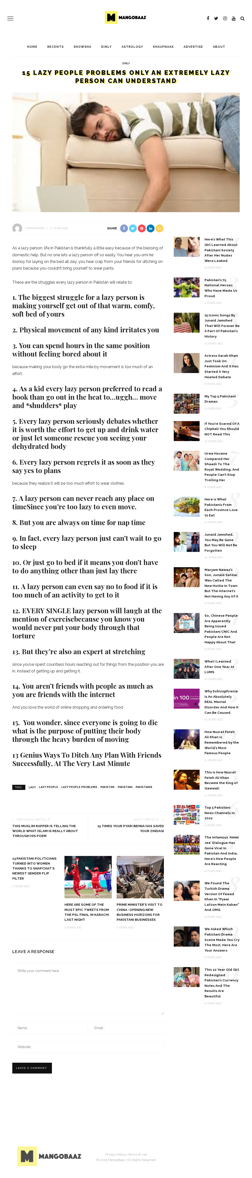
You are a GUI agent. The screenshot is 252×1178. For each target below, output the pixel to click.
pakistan (107, 787)
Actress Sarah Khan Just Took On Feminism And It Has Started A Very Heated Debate (221, 366)
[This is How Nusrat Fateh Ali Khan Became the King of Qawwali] (187, 779)
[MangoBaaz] (50, 1156)
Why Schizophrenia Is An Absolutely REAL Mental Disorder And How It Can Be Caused (221, 701)
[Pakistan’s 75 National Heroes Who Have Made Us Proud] (187, 287)
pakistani (125, 787)
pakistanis (144, 787)
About (219, 47)
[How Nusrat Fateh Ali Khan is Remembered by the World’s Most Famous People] (187, 738)
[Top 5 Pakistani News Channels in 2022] (187, 814)
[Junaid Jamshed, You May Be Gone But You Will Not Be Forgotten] (187, 541)
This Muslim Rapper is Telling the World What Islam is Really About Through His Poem (45, 831)
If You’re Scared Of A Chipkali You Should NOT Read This (222, 429)
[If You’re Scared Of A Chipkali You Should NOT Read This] (187, 430)
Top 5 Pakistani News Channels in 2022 (220, 812)
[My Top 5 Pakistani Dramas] (187, 403)
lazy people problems (79, 787)
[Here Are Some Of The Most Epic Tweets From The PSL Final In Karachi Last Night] (88, 876)
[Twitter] (216, 18)
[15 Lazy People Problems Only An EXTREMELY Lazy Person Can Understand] (126, 152)
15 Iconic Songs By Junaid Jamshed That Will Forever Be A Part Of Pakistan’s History (222, 325)
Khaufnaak (163, 47)
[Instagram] (225, 18)
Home (32, 47)
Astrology (132, 47)
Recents (55, 47)
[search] (242, 18)
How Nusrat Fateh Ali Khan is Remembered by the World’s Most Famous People (222, 742)
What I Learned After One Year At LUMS (219, 666)
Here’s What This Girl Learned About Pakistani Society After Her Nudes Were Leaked (221, 249)
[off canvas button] (10, 18)
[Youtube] (233, 18)
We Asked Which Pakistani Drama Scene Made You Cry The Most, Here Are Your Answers (222, 939)
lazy (32, 787)
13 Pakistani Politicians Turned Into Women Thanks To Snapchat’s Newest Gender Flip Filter (34, 868)
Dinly (106, 47)
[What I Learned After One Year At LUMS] (187, 668)
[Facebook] (208, 18)
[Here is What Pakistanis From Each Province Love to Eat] (187, 506)
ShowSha (82, 47)
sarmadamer (34, 228)
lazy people (48, 787)
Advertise (193, 47)
